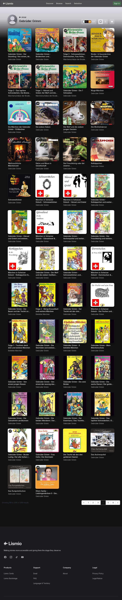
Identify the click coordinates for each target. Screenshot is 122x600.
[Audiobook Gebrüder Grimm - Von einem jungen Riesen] (19, 368)
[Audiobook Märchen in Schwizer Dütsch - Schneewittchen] (47, 186)
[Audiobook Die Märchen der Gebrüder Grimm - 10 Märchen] (19, 113)
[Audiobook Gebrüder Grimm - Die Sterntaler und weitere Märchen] (47, 331)
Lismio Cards (9, 573)
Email (35, 573)
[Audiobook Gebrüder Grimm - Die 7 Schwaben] (75, 76)
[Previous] (83, 502)
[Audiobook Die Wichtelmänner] (102, 113)
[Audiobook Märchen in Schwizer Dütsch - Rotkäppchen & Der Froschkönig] (19, 258)
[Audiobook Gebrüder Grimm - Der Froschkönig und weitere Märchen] (102, 222)
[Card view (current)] (100, 21)
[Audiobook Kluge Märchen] (102, 76)
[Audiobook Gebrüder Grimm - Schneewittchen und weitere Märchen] (75, 258)
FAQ (35, 578)
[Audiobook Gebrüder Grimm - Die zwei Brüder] (75, 368)
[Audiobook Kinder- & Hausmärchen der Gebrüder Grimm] (102, 40)
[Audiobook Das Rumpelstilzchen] (19, 477)
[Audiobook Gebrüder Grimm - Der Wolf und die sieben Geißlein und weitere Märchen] (47, 258)
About (65, 573)
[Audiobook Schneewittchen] (19, 186)
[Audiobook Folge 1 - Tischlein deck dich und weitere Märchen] (19, 331)
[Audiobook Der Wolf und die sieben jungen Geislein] (75, 113)
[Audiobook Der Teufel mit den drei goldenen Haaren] (75, 440)
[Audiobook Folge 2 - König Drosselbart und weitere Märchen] (47, 295)
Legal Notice (97, 578)
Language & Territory (41, 583)
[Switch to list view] (105, 21)
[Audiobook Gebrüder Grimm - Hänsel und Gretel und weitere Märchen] (19, 222)
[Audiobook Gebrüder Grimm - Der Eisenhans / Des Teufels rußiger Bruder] (75, 404)
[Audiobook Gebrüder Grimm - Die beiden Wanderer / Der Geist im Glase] (47, 404)
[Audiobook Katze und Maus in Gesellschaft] (47, 149)
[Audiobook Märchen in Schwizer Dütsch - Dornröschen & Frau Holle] (102, 258)
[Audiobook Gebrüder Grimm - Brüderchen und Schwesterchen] (47, 40)
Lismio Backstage (10, 578)
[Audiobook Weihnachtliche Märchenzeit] (19, 149)
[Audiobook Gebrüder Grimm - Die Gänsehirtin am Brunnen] (19, 404)
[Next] (118, 502)
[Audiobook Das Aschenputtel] (102, 440)
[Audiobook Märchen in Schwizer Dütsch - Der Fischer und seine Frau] (102, 295)
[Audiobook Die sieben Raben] (47, 113)
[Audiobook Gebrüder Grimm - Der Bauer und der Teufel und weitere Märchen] (19, 295)
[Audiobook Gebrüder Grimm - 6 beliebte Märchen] (75, 331)
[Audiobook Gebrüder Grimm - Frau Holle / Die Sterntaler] (47, 440)
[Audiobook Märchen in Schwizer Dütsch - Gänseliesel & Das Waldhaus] (47, 222)
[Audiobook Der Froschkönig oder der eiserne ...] (75, 149)
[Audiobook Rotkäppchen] (102, 149)
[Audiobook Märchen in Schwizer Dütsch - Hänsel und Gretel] (75, 186)
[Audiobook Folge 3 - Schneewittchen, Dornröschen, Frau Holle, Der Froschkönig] (75, 40)
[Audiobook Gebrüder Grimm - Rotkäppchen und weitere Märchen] (102, 186)
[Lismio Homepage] (8, 3)
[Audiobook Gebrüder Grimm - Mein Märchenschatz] (102, 331)
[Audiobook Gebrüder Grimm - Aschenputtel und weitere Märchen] (75, 222)
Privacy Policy (98, 573)
